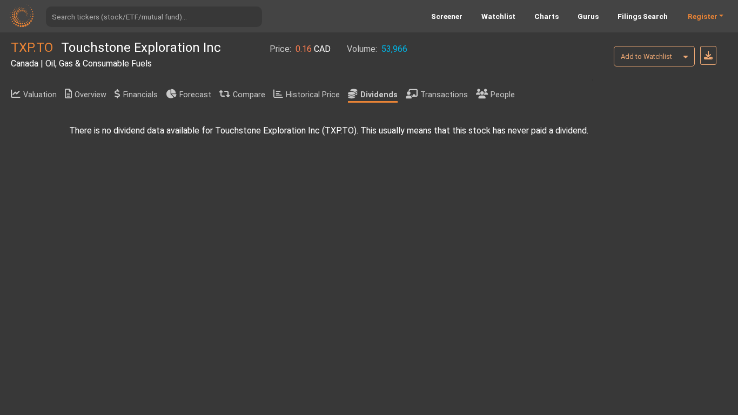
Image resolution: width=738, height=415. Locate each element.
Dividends (379, 94)
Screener (446, 16)
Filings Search (643, 16)
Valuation (40, 94)
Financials (140, 94)
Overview (90, 94)
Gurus (588, 16)
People (503, 94)
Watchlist (498, 16)
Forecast (195, 94)
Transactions (444, 94)
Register (702, 16)
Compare (249, 94)
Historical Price (313, 94)
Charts (546, 16)
